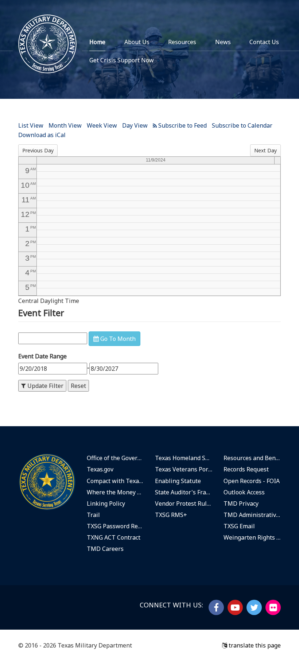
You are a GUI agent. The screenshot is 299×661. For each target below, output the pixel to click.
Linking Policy (106, 503)
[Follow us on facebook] (216, 607)
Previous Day (38, 150)
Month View (65, 125)
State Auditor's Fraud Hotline (184, 492)
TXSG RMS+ (171, 515)
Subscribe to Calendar (242, 125)
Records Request (246, 469)
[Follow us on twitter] (254, 607)
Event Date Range (42, 356)
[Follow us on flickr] (273, 607)
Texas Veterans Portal (184, 469)
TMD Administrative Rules (252, 515)
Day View (135, 125)
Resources (182, 42)
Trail (93, 515)
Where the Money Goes (115, 492)
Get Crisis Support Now (121, 60)
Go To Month (117, 339)
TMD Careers (105, 549)
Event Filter (41, 313)
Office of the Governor (115, 458)
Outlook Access (244, 492)
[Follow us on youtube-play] (235, 607)
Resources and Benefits (252, 458)
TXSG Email (239, 526)
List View (30, 125)
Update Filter (44, 386)
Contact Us (264, 42)
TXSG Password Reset (115, 526)
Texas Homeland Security (184, 458)
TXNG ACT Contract (113, 537)
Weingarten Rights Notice (252, 537)
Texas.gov (100, 469)
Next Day (265, 150)
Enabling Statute (178, 481)
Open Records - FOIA (252, 481)
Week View (102, 125)
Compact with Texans (115, 481)
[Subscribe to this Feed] (180, 125)
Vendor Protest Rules (184, 503)
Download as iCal (42, 135)
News (223, 42)
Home (97, 42)
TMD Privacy (241, 503)
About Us (137, 42)
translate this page (254, 645)
